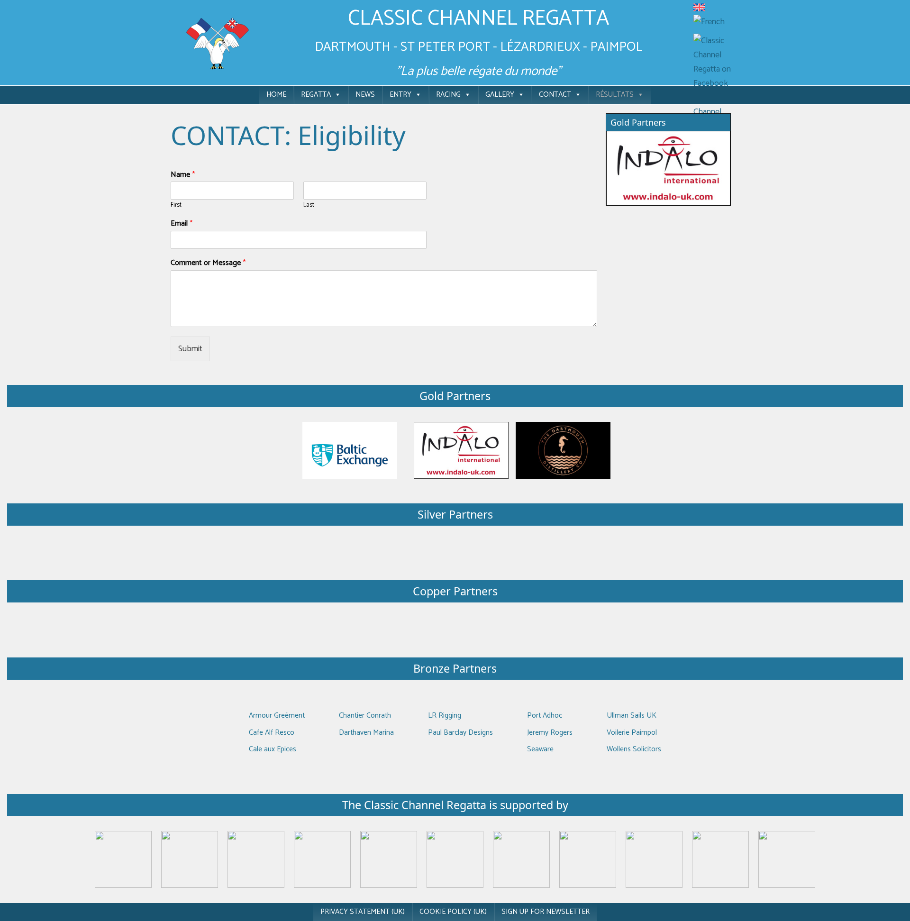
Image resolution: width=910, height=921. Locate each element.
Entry (400, 94)
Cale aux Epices (272, 749)
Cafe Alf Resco (271, 733)
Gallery (499, 94)
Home (276, 94)
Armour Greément (277, 715)
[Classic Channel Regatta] (218, 42)
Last (308, 205)
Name (183, 175)
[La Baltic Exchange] (349, 450)
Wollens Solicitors (634, 749)
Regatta (316, 94)
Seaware (540, 749)
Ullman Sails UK (631, 715)
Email (181, 224)
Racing (448, 94)
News (365, 94)
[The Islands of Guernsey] (521, 859)
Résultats (615, 94)
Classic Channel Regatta (478, 18)
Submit (190, 349)
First (176, 205)
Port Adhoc (544, 715)
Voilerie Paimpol (632, 733)
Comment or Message (208, 263)
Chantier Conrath (365, 715)
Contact (555, 94)
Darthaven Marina (366, 733)
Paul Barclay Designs (460, 733)
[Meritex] (668, 168)
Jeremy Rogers (550, 733)
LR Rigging (444, 715)
